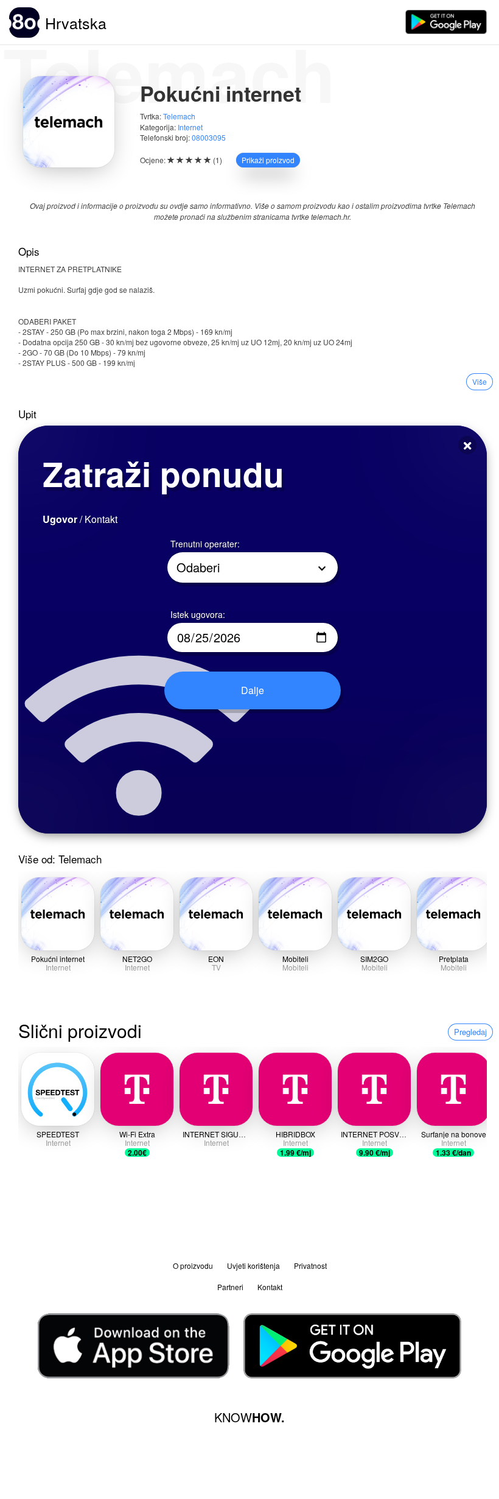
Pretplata (454, 958)
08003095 (209, 137)
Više (479, 381)
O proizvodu (193, 1265)
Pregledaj (470, 1031)
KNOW (249, 1417)
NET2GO (137, 958)
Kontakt (269, 1287)
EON (216, 958)
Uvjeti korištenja (253, 1265)
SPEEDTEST (58, 1134)
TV (216, 967)
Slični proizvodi (80, 1030)
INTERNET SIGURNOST (223, 1134)
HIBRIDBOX (295, 1134)
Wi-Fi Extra (137, 1134)
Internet (190, 127)
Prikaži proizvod (268, 160)
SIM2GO (374, 958)
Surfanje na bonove (453, 1134)
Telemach (179, 116)
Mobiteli (295, 958)
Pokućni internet (58, 958)
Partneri (230, 1287)
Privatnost (310, 1265)
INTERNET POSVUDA (378, 1134)
